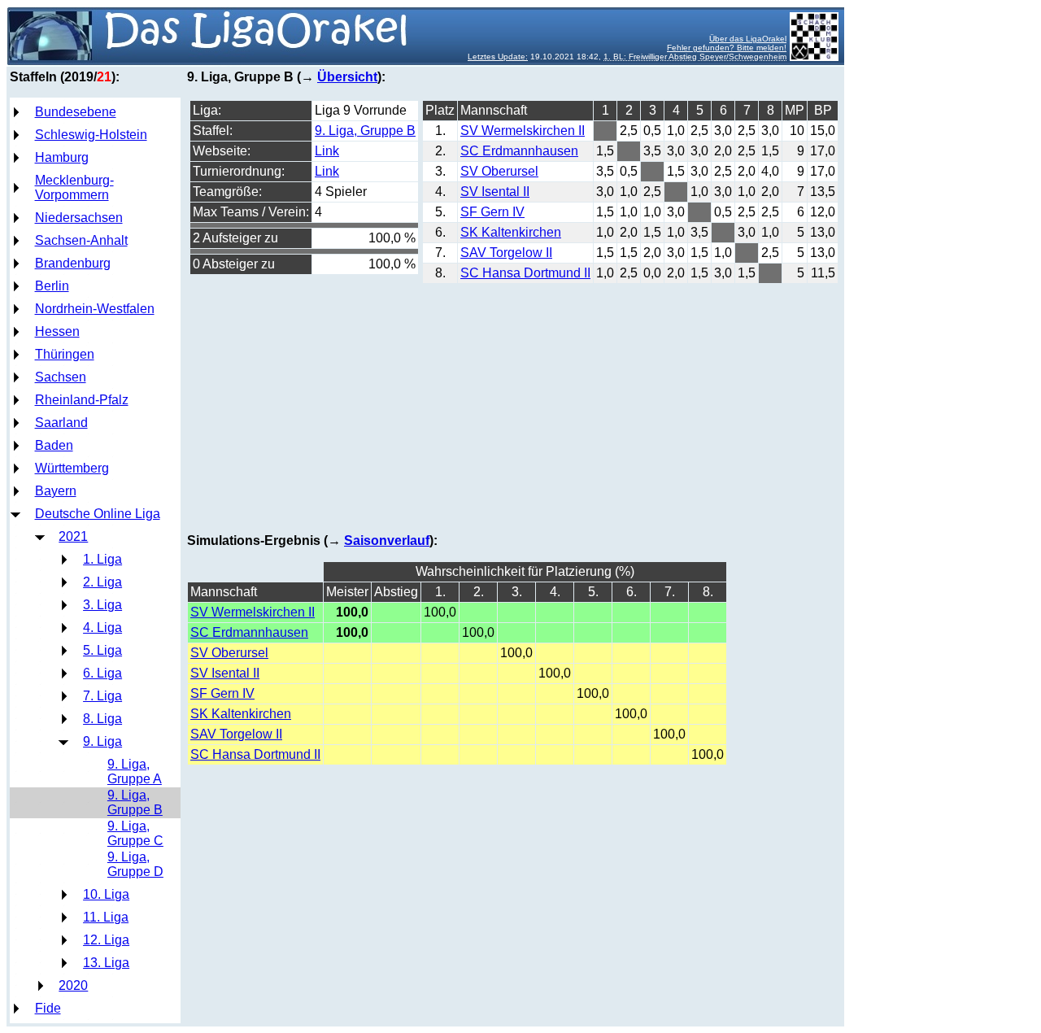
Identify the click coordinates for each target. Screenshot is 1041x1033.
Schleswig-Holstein (91, 135)
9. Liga (102, 741)
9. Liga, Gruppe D (135, 864)
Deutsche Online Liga (97, 514)
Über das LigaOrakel (747, 38)
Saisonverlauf (386, 540)
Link (327, 151)
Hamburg (62, 157)
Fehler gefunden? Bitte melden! (726, 47)
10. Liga (106, 894)
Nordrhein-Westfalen (95, 309)
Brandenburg (73, 263)
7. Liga (102, 696)
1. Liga (102, 559)
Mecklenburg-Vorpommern (74, 187)
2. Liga (102, 582)
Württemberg (72, 468)
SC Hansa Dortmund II (525, 273)
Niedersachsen (79, 217)
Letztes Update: (498, 56)
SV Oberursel (499, 171)
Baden (54, 445)
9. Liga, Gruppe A (134, 771)
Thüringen (64, 354)
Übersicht (347, 77)
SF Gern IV (492, 212)
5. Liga (102, 650)
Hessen (57, 331)
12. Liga (106, 940)
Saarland (61, 422)
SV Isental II (494, 191)
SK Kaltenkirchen (510, 232)
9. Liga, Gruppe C (135, 833)
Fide (48, 1008)
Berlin (52, 286)
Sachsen (60, 377)
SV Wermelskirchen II (522, 130)
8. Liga (102, 719)
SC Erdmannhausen (519, 151)
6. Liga (102, 673)
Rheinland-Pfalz (81, 400)
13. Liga (106, 963)
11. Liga (105, 917)
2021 (73, 536)
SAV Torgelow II (506, 252)
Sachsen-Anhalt (81, 240)
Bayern (55, 491)
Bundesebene (75, 112)
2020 (73, 985)
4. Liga (102, 627)
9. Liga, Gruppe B (135, 802)
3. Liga (102, 605)
